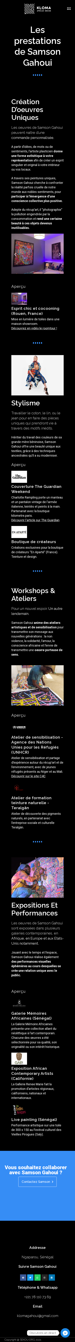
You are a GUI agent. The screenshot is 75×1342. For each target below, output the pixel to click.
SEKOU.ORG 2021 (30, 1339)
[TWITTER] (30, 1277)
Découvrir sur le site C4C (28, 776)
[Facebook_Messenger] (65, 1333)
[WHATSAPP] (37, 1277)
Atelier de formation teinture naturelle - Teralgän (31, 803)
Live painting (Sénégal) (34, 1119)
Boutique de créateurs (33, 541)
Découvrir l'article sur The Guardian (35, 520)
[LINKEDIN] (52, 1277)
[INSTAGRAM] (45, 1277)
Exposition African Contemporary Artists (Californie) (32, 1073)
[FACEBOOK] (23, 1277)
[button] (34, 277)
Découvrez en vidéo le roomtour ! (34, 328)
